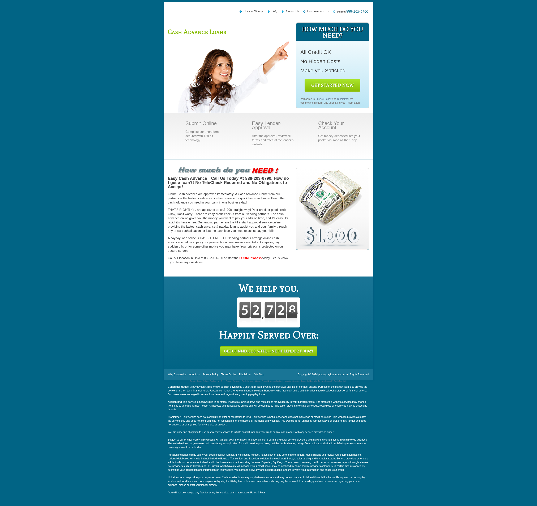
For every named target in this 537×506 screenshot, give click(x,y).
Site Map (259, 374)
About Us (292, 11)
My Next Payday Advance (229, 381)
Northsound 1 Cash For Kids (334, 381)
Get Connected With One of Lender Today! (268, 351)
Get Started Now (332, 85)
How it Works (253, 11)
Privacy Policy (323, 99)
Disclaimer (343, 99)
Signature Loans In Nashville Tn (306, 381)
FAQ (274, 11)
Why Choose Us (177, 374)
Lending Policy (318, 11)
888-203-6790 (357, 11)
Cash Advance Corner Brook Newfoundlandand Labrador (266, 381)
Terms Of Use (228, 374)
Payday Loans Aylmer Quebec (203, 381)
